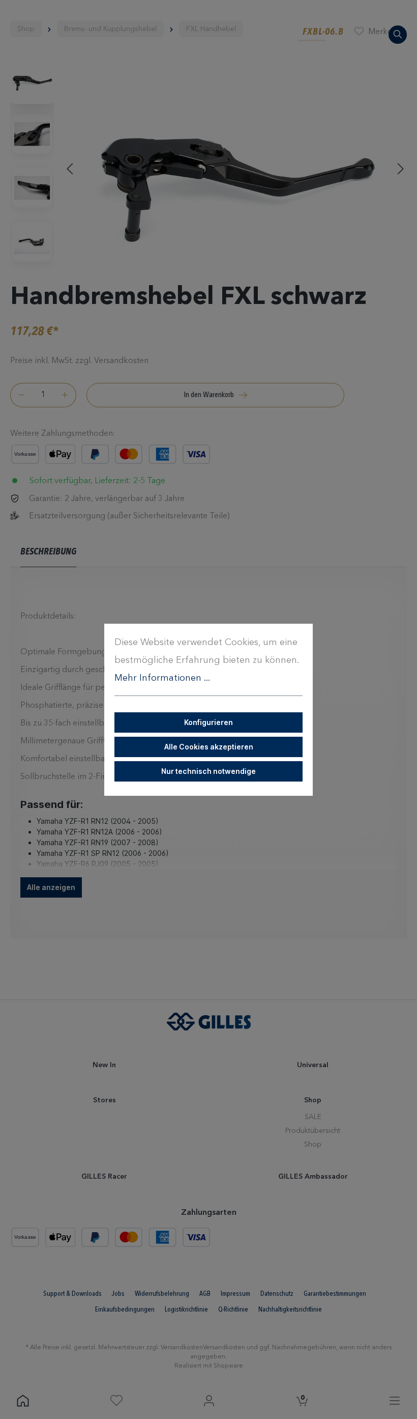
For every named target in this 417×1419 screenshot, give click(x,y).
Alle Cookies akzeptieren (208, 746)
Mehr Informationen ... (162, 678)
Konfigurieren (208, 722)
